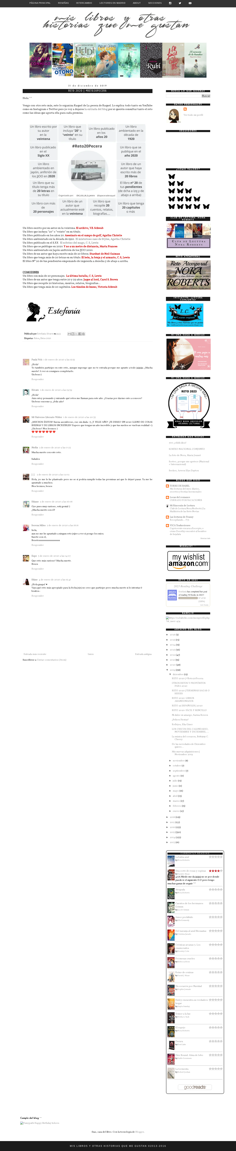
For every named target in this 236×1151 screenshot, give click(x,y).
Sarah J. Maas (184, 874)
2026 (173, 634)
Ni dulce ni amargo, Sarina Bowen (190, 715)
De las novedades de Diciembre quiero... (189, 746)
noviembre (179, 760)
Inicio (91, 654)
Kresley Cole (183, 951)
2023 (173, 650)
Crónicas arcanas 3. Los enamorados (187, 946)
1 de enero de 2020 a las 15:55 (59, 359)
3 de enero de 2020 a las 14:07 (54, 556)
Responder (38, 379)
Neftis (35, 447)
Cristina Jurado (184, 934)
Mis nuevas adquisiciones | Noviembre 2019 (186, 753)
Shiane (35, 501)
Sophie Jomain (184, 989)
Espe (34, 556)
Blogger (139, 1132)
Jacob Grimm (183, 910)
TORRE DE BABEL (180, 486)
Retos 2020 (45, 338)
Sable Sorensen (185, 1058)
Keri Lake (182, 1044)
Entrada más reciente (35, 654)
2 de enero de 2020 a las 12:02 (53, 474)
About (137, 3)
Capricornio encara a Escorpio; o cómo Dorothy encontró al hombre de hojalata (188, 531)
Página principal (40, 3)
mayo (176, 791)
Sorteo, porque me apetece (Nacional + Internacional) (189, 463)
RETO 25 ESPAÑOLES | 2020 (187, 705)
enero (176, 811)
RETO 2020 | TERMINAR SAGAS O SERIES (191, 692)
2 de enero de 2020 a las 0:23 (55, 447)
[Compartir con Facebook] (80, 334)
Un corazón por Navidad (188, 986)
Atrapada (180, 889)
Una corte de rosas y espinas (190, 871)
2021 (173, 660)
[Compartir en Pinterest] (83, 334)
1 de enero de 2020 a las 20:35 (79, 417)
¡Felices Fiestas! (180, 719)
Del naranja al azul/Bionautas (190, 931)
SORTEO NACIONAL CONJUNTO (187, 449)
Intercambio (84, 3)
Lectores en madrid (113, 3)
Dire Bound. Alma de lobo (189, 1055)
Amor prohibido (184, 917)
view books (204, 605)
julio (175, 781)
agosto (177, 776)
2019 (173, 670)
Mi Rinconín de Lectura (182, 505)
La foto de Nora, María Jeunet (185, 455)
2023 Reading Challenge (188, 586)
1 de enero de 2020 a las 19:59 (56, 390)
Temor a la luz (182, 1014)
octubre (177, 765)
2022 (173, 655)
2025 (173, 640)
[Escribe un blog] (73, 334)
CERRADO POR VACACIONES (186, 500)
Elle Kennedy (183, 920)
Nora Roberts (184, 860)
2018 (173, 817)
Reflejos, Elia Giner (182, 724)
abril (175, 796)
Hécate (35, 390)
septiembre (179, 771)
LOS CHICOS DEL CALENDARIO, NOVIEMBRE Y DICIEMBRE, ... (190, 731)
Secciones (155, 3)
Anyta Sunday (184, 1006)
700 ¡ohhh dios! (177, 443)
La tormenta (181, 1069)
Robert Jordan (184, 1072)
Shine (35, 579)
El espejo (180, 1027)
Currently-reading (195, 854)
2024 (173, 645)
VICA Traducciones (180, 525)
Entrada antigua (143, 654)
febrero (177, 806)
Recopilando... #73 (179, 520)
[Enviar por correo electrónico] (69, 334)
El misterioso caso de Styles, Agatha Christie (103, 239)
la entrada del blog (96, 109)
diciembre (178, 674)
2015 (172, 832)
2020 (173, 665)
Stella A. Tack (183, 1017)
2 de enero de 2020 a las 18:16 (63, 525)
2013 (173, 842)
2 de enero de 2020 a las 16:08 (56, 501)
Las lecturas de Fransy (181, 517)
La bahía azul (182, 857)
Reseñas (63, 3)
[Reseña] (41, 77)
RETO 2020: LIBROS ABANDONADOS (183, 700)
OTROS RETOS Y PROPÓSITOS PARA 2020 (189, 685)
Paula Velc (37, 359)
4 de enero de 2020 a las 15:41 (55, 579)
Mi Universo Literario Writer (47, 417)
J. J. (34, 474)
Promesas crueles (185, 958)
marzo (177, 801)
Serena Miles (39, 525)
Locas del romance (180, 497)
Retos (36, 338)
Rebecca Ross (184, 961)
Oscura (179, 1041)
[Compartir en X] (76, 334)
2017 (172, 822)
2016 (173, 827)
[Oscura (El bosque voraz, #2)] (172, 1050)
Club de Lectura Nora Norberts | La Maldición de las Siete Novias (187, 510)
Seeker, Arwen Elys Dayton (184, 470)
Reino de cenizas (184, 972)
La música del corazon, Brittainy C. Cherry (190, 738)
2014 (173, 837)
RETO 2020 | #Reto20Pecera (187, 678)
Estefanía (183, 591)
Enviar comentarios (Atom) (51, 660)
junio (176, 786)
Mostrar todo (205, 538)
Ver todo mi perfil (193, 115)
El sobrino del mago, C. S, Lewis (79, 243)
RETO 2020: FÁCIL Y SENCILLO (189, 710)
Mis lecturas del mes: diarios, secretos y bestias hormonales (186, 490)
